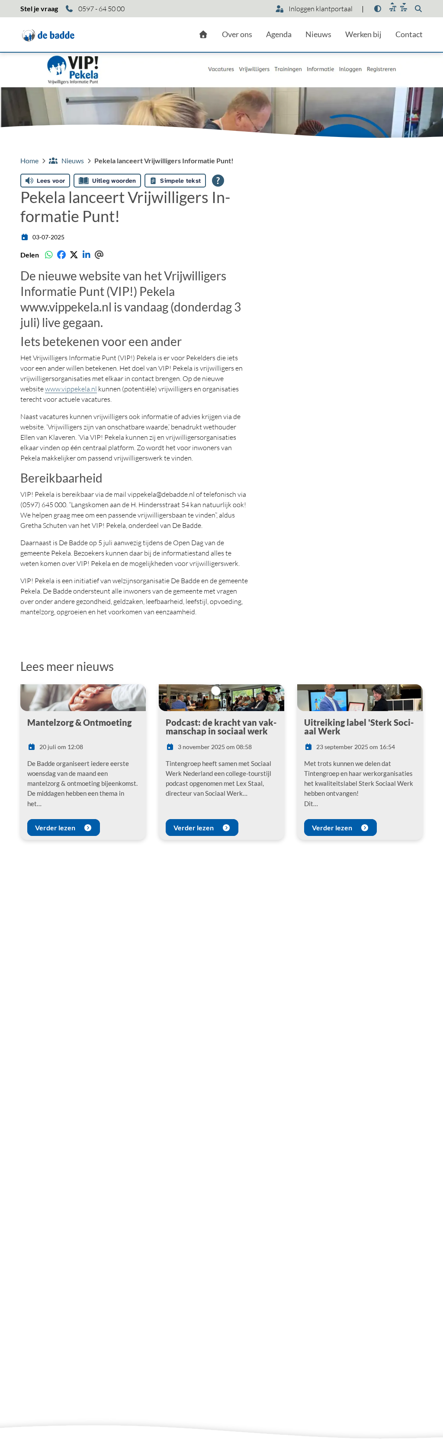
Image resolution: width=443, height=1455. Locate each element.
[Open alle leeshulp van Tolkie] (218, 181)
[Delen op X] (73, 255)
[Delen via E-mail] (99, 255)
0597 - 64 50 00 (101, 8)
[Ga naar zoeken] (418, 8)
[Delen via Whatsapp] (48, 255)
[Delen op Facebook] (61, 255)
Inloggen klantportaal (320, 8)
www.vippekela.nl (66, 306)
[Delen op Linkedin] (86, 255)
